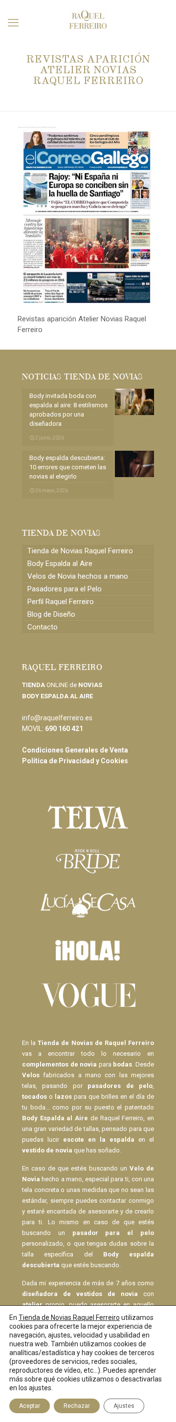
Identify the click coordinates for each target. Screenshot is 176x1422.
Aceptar (29, 1405)
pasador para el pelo (113, 1232)
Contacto (42, 627)
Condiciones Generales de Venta (75, 750)
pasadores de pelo (120, 1085)
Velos (31, 1075)
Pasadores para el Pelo (64, 589)
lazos (63, 1096)
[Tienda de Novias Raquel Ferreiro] (88, 14)
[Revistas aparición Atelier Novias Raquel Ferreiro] (88, 300)
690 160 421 (64, 728)
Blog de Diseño (51, 614)
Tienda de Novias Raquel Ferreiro (80, 550)
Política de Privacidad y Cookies (75, 761)
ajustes (40, 1388)
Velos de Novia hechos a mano (77, 576)
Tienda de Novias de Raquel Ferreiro (96, 1042)
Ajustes (123, 1405)
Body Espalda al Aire (59, 563)
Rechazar (77, 1405)
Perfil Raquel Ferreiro (60, 601)
